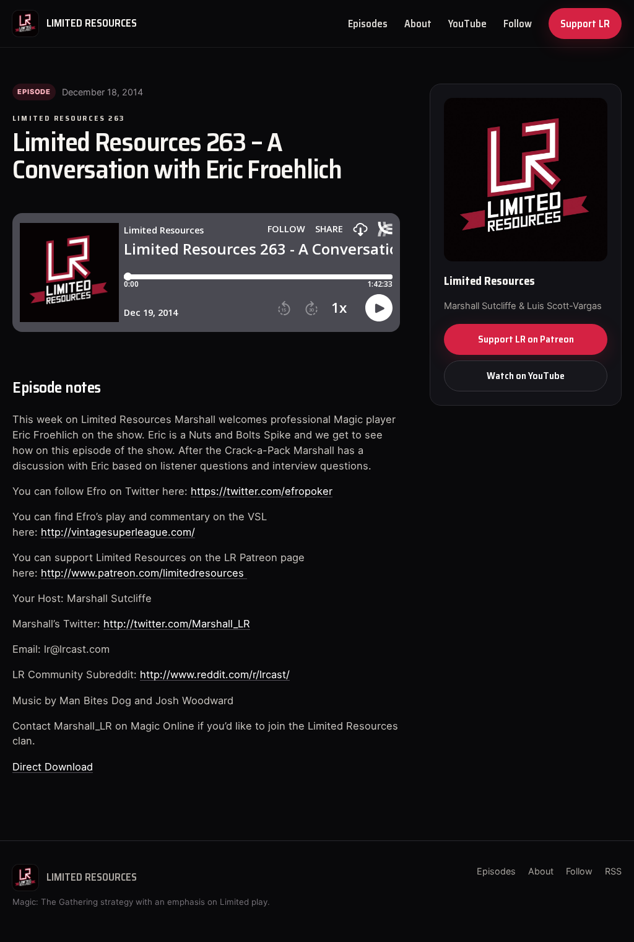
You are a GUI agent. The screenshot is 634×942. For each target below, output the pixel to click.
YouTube (467, 23)
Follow (517, 23)
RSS (613, 871)
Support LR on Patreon (526, 339)
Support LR (585, 23)
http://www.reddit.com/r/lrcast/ (215, 674)
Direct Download (52, 767)
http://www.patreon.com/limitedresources (144, 573)
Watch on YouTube (526, 375)
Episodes (368, 23)
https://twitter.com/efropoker (261, 491)
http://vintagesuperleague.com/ (118, 532)
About (418, 23)
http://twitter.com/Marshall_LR (176, 623)
